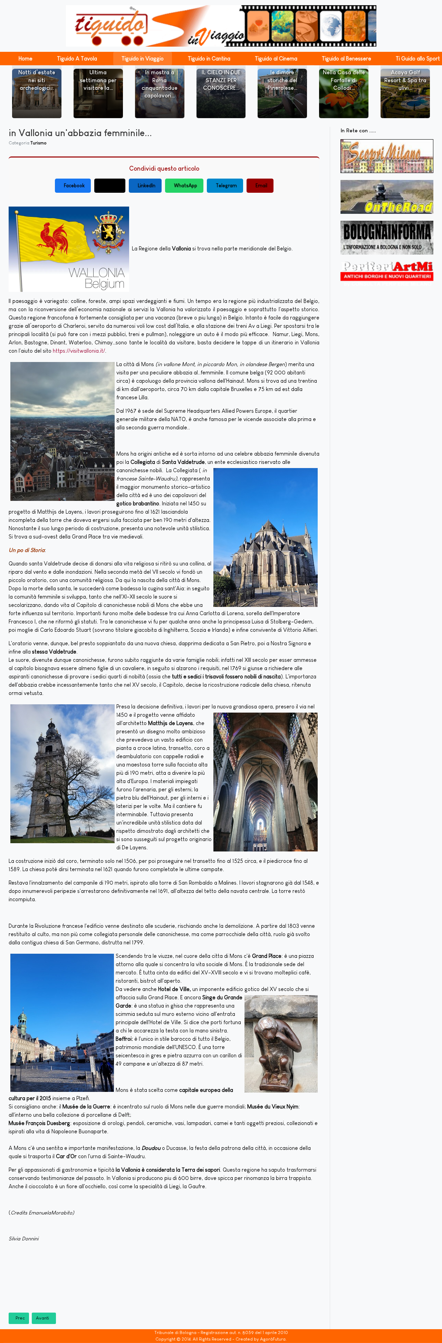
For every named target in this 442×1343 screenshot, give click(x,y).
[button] (25, 58)
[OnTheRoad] (386, 197)
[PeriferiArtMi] (386, 274)
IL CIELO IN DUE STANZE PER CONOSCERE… (221, 80)
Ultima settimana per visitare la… (98, 80)
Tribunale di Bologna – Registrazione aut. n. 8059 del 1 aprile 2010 (221, 1332)
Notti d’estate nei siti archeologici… (36, 80)
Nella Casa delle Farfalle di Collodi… (344, 80)
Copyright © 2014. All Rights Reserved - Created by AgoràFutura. (221, 1339)
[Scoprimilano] (386, 156)
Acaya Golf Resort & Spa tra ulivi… (405, 80)
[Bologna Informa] (386, 238)
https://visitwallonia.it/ (79, 351)
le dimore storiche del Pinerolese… (282, 80)
